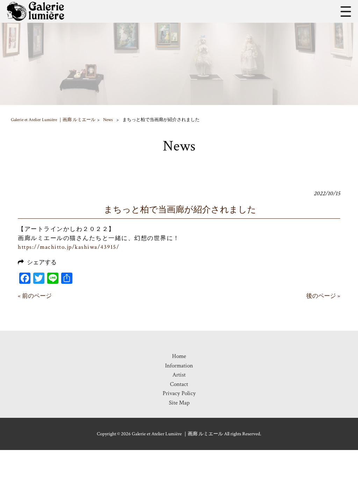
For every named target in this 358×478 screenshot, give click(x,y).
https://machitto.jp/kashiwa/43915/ (68, 247)
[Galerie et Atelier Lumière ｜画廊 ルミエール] (35, 11)
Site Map (179, 403)
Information (179, 366)
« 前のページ (35, 296)
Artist (179, 375)
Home (179, 356)
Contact (179, 384)
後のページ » (323, 296)
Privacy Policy (179, 393)
